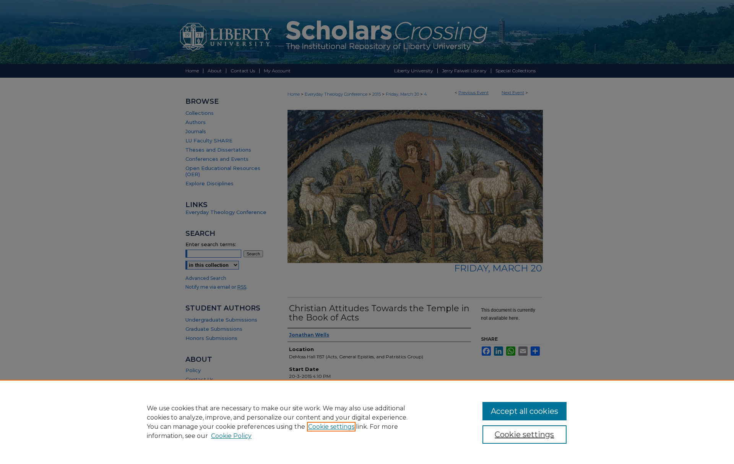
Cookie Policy (231, 435)
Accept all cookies (524, 411)
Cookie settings (331, 426)
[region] (367, 422)
